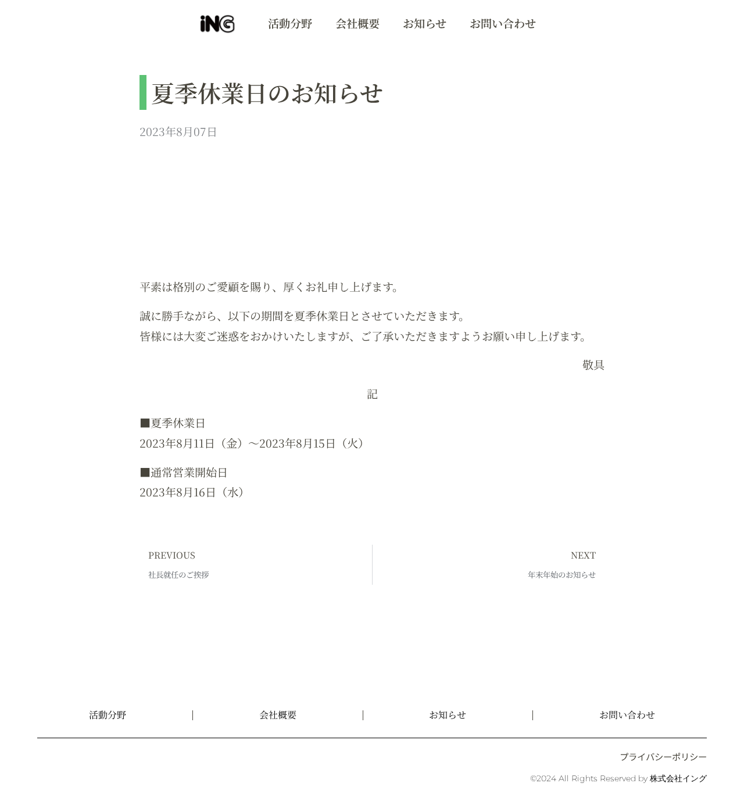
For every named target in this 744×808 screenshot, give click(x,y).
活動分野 (290, 23)
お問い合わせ (503, 23)
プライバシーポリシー (663, 756)
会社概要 (357, 23)
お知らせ (424, 23)
